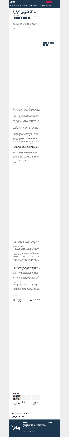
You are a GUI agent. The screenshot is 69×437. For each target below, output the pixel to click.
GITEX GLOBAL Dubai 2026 (19, 414)
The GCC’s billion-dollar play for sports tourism (25, 292)
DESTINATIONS (35, 5)
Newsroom (15, 15)
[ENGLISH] (38, 2)
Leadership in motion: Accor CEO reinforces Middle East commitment (36, 403)
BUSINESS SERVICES (22, 5)
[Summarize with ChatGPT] (26, 18)
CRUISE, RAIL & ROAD (29, 5)
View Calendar (14, 417)
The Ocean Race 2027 (18, 416)
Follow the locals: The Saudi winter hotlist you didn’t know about (21, 301)
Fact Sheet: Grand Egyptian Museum (25, 402)
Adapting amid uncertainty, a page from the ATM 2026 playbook (16, 403)
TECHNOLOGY (51, 5)
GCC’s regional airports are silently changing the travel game (32, 302)
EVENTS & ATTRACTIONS (41, 5)
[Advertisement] (26, 383)
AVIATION (17, 5)
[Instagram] (55, 2)
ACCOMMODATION (12, 5)
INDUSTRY (47, 5)
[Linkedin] (54, 2)
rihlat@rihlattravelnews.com (31, 431)
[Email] (52, 2)
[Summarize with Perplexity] (29, 18)
